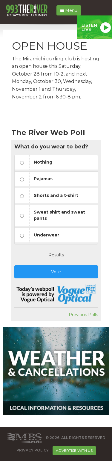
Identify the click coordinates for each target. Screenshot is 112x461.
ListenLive (89, 27)
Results (56, 255)
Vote (56, 272)
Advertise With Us (74, 450)
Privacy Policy (32, 450)
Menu (70, 10)
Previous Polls (83, 314)
